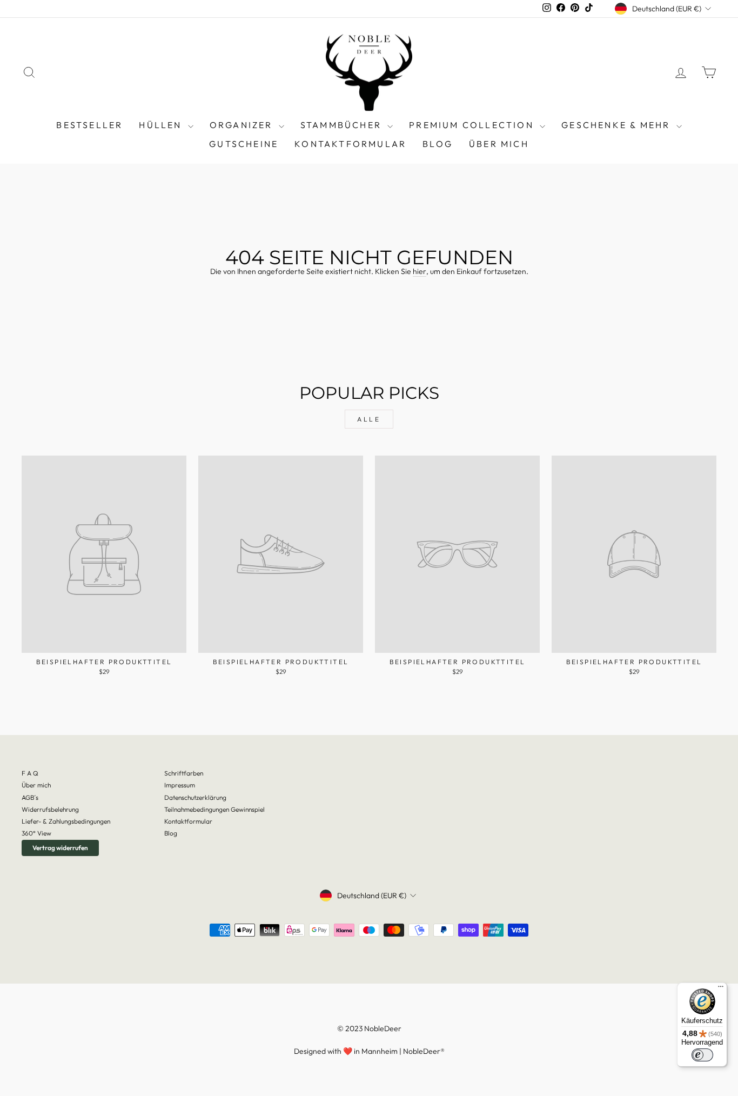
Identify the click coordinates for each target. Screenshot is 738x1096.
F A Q (30, 773)
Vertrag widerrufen (60, 848)
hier (419, 271)
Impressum (179, 785)
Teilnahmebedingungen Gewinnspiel (214, 809)
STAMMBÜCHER (342, 124)
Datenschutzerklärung (195, 797)
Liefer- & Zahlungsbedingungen (66, 821)
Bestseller (89, 124)
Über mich (499, 143)
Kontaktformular (350, 143)
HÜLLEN (162, 124)
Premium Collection (473, 124)
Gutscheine (243, 143)
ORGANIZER (243, 124)
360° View (36, 833)
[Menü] (720, 989)
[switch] (702, 1054)
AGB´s (30, 797)
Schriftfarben (183, 773)
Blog (170, 833)
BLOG (437, 143)
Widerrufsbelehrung (50, 809)
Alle (368, 419)
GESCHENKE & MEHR (617, 124)
